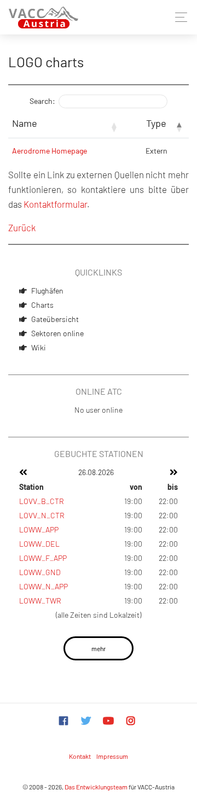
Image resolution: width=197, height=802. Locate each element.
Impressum (112, 756)
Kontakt (80, 756)
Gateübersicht (55, 319)
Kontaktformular (55, 203)
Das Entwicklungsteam (96, 787)
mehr (98, 648)
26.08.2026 (96, 472)
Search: (42, 101)
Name (24, 123)
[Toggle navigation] (178, 17)
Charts (42, 304)
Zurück (22, 227)
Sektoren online (57, 333)
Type (156, 123)
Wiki (38, 347)
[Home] (43, 17)
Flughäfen (47, 290)
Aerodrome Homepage (49, 150)
